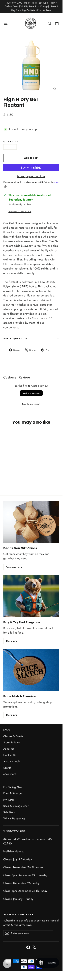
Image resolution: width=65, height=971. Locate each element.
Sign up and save (18, 914)
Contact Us (9, 755)
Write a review (31, 393)
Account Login (11, 761)
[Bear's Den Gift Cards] (31, 522)
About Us (8, 749)
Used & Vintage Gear (15, 806)
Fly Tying (8, 800)
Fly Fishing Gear (13, 787)
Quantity (10, 141)
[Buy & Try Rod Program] (31, 596)
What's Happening (14, 818)
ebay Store (9, 774)
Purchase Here (14, 567)
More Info (11, 641)
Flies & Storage (12, 793)
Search (7, 768)
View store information (19, 211)
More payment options (31, 176)
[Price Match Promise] (31, 670)
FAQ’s (6, 730)
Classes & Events (13, 736)
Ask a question (15, 338)
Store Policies (11, 742)
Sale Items (9, 812)
